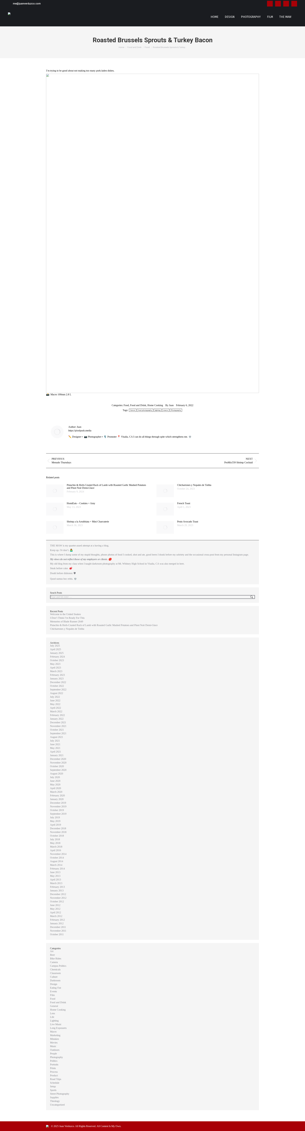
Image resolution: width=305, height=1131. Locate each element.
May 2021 (55, 748)
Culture (54, 976)
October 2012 (57, 901)
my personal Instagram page (234, 554)
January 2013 (57, 890)
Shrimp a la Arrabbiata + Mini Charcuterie (88, 521)
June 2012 (55, 905)
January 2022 (57, 718)
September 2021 (58, 733)
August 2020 (56, 773)
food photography (145, 410)
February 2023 (57, 675)
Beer (52, 955)
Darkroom (55, 980)
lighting (157, 410)
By (169, 405)
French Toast (183, 503)
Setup (53, 1086)
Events (53, 991)
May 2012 (55, 908)
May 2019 (55, 821)
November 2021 (58, 726)
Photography (176, 410)
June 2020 (55, 781)
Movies (54, 1042)
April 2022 (55, 707)
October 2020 (57, 766)
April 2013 (55, 879)
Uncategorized (57, 1104)
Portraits (54, 1064)
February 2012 (57, 919)
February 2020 (57, 795)
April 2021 (55, 751)
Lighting (54, 1020)
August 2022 (56, 693)
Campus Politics (58, 965)
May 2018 (55, 843)
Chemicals (55, 969)
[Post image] (55, 490)
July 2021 (55, 740)
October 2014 (57, 857)
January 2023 (57, 678)
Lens (52, 1013)
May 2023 (55, 664)
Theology (55, 1101)
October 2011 (57, 934)
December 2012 (58, 894)
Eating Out (55, 987)
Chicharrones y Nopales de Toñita (194, 485)
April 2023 (55, 667)
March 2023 (56, 671)
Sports (53, 1090)
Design (53, 984)
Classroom (55, 973)
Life (52, 1017)
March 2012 (56, 916)
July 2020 (55, 777)
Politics (53, 1060)
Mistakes (54, 1039)
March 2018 (56, 846)
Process (54, 1071)
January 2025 (57, 653)
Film (52, 995)
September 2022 (58, 689)
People (53, 1053)
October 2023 (57, 660)
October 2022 (57, 686)
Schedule (54, 1082)
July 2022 (55, 696)
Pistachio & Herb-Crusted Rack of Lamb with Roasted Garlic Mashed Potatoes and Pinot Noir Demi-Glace (106, 486)
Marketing (55, 1035)
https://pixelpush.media (79, 430)
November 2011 (58, 930)
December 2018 (58, 828)
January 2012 (57, 923)
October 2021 (57, 729)
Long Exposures (58, 1028)
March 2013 (56, 883)
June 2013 (55, 872)
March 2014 (56, 865)
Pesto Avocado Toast (187, 521)
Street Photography (59, 1093)
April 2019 (55, 824)
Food (126, 405)
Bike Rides (55, 958)
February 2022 (57, 715)
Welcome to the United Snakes (65, 614)
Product (54, 1075)
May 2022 (55, 704)
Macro (53, 1031)
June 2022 (55, 700)
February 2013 (57, 887)
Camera (54, 962)
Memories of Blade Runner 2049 (66, 621)
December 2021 (58, 722)
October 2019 (57, 810)
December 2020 (58, 759)
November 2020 (58, 762)
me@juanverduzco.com (27, 3)
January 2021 (57, 755)
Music (53, 1046)
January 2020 (57, 799)
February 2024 (57, 656)
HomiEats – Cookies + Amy (81, 503)
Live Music (55, 1024)
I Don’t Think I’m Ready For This (67, 618)
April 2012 (55, 912)
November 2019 (58, 806)
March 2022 (56, 711)
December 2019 (58, 802)
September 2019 (58, 813)
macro (165, 410)
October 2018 (57, 835)
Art (51, 951)
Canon (132, 410)
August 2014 (56, 861)
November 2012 (58, 897)
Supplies (54, 1097)
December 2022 (58, 682)
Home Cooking (155, 405)
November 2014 (58, 854)
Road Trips (55, 1079)
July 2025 (55, 645)
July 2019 (55, 817)
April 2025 (55, 649)
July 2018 (55, 839)
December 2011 (58, 927)
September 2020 (58, 770)
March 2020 (56, 791)
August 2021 (56, 737)
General (54, 1006)
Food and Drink (138, 405)
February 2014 (57, 868)
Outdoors (54, 1050)
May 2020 (55, 784)
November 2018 (58, 832)
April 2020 (55, 788)
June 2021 (55, 744)
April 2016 (55, 850)
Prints (53, 1068)
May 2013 (55, 876)
